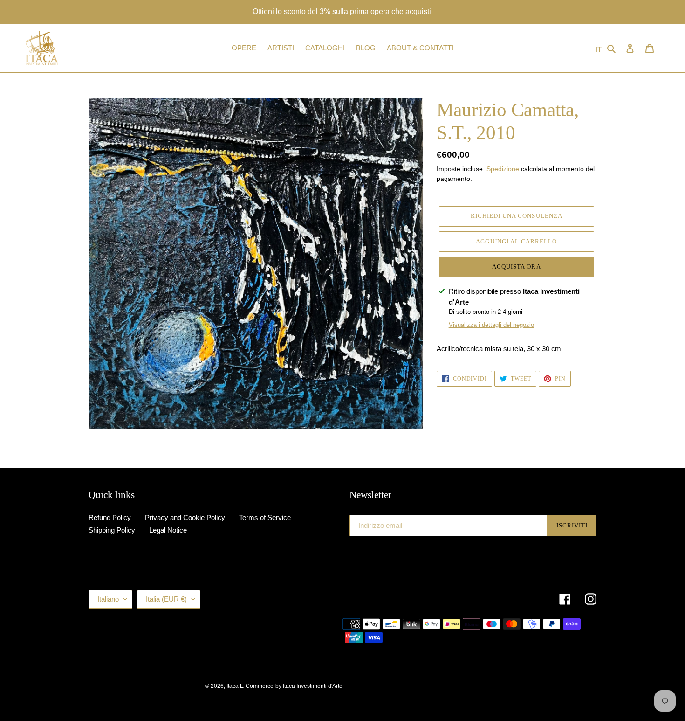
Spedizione (502, 169)
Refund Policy (110, 517)
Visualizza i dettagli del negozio (491, 324)
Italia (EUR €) (166, 599)
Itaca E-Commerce (250, 686)
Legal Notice (168, 530)
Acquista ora (516, 266)
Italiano (108, 599)
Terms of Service (265, 517)
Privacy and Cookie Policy (185, 517)
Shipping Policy (112, 530)
